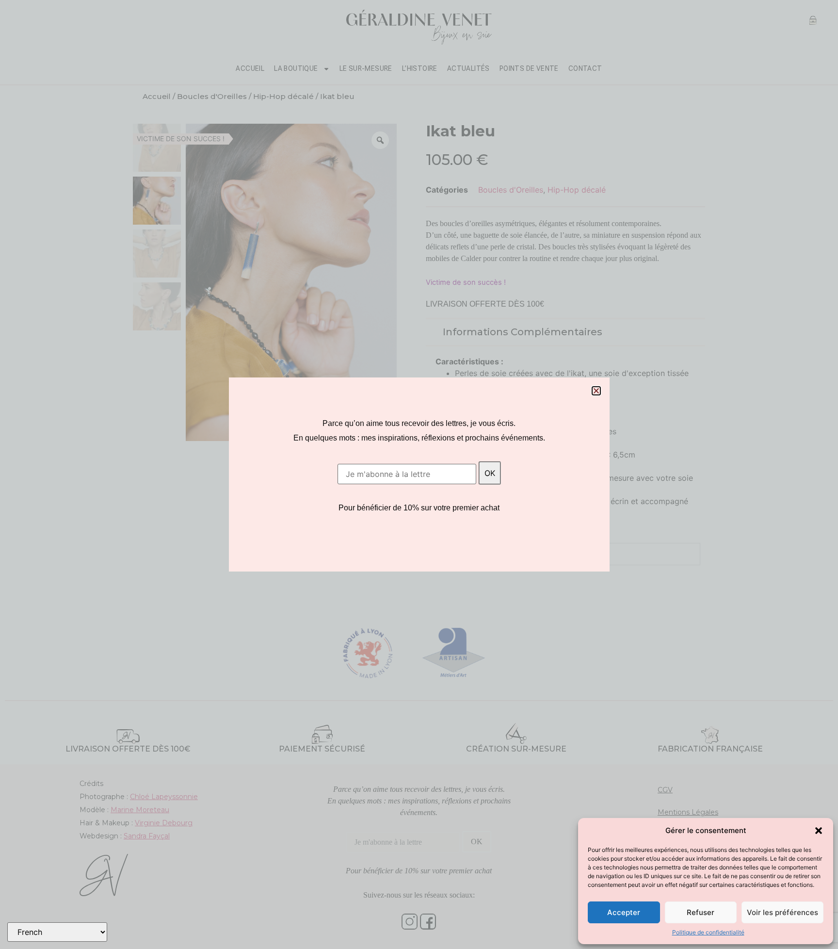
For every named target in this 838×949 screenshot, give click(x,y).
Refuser (700, 912)
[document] (419, 474)
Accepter (623, 912)
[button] (818, 830)
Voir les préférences (782, 912)
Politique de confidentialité (708, 932)
